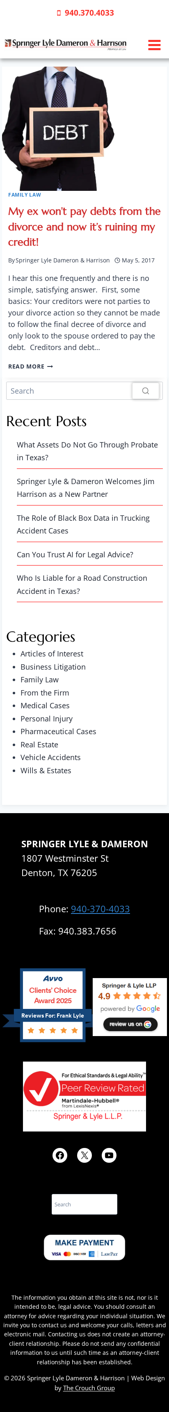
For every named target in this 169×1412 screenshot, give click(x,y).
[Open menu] (154, 44)
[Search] (145, 391)
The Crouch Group (89, 1388)
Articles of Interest (52, 653)
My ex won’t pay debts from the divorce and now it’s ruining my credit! (84, 226)
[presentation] (84, 129)
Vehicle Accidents (51, 757)
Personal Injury (47, 718)
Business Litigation (53, 667)
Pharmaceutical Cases (58, 731)
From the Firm (45, 693)
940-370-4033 (100, 909)
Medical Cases (45, 705)
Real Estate (39, 744)
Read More (30, 366)
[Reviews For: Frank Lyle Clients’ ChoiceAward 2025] (52, 1039)
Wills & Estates (46, 770)
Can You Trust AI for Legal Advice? (75, 554)
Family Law (24, 194)
